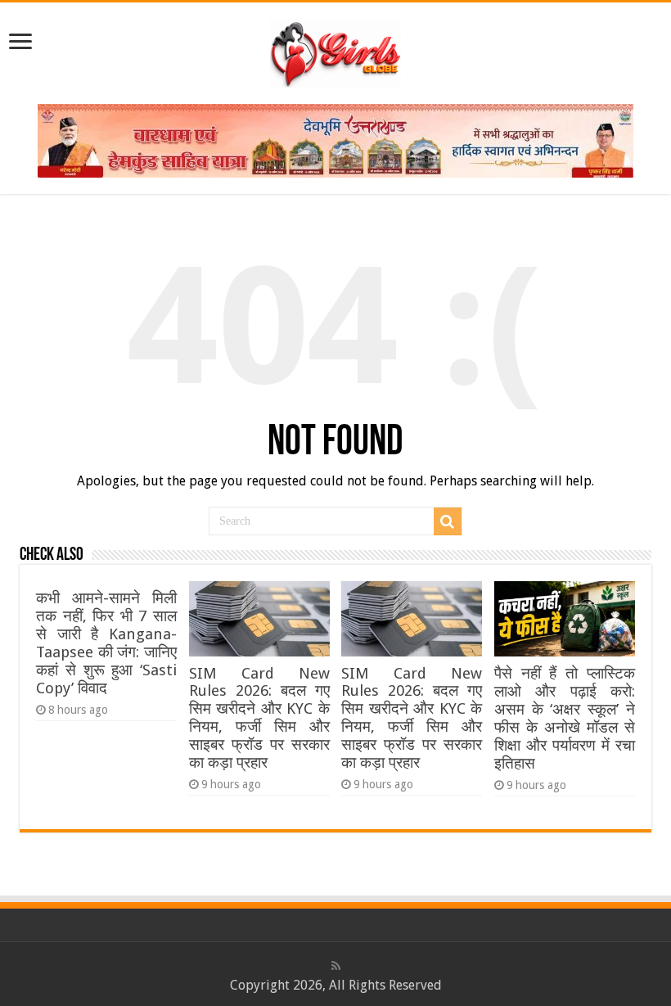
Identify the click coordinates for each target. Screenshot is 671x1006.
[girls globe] (335, 50)
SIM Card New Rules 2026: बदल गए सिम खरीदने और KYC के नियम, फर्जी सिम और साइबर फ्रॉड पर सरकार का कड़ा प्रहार (259, 718)
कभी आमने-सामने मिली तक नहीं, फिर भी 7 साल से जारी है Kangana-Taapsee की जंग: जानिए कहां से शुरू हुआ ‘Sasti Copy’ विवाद (106, 643)
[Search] (448, 521)
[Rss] (336, 966)
